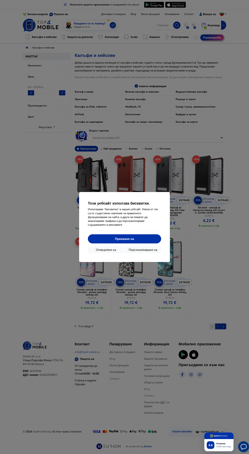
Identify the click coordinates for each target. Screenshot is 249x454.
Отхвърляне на (106, 250)
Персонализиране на (143, 250)
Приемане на (124, 239)
